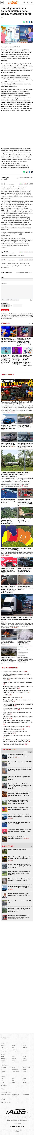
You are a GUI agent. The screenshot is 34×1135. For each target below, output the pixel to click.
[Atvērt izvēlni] (2, 2)
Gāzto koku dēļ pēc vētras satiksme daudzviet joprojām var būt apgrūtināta (8, 521)
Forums (3, 1089)
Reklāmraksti (4, 1051)
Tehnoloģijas (4, 1065)
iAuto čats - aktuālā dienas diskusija (15, 744)
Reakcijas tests (15, 1062)
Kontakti (16, 1117)
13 (30, 427)
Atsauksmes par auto (5, 1094)
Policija (24, 1056)
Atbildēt (31, 183)
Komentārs (4, 283)
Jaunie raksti (8, 846)
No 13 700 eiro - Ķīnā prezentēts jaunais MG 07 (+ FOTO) (8, 445)
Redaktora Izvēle (15, 1051)
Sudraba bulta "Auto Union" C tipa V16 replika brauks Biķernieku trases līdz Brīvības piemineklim (18, 722)
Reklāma (10, 1117)
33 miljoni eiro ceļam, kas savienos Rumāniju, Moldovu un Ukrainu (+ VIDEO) (19, 778)
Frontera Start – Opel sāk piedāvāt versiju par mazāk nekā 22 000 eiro (8, 427)
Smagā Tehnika (4, 1049)
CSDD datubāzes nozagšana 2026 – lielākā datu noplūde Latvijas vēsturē (17, 709)
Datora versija (17, 1123)
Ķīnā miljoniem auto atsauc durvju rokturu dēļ (7, 642)
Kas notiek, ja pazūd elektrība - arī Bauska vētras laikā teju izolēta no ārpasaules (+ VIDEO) (25, 502)
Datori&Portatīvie (26, 1067)
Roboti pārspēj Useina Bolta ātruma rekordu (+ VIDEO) (8, 501)
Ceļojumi (3, 1060)
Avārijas (13, 1056)
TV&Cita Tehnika (15, 1071)
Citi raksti (5, 323)
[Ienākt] (32, 2)
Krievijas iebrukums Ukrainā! (13, 729)
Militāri (13, 1060)
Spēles (24, 1069)
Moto (2, 1047)
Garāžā (24, 1058)
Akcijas (3, 1099)
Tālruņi (13, 1067)
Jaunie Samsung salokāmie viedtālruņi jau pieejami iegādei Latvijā (8, 339)
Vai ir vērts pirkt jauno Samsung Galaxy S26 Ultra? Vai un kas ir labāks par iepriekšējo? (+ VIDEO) (17, 359)
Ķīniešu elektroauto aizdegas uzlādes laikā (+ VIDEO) (25, 588)
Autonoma (25, 1039)
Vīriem (3, 1054)
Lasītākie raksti (9, 749)
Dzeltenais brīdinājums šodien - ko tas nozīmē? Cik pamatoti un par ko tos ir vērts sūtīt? (17, 691)
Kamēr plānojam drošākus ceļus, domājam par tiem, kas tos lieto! (19, 894)
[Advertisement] (17, 129)
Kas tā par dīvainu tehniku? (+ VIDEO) (23, 426)
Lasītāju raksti (26, 1094)
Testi (24, 1049)
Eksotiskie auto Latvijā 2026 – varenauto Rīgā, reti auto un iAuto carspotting (18, 687)
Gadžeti (24, 1071)
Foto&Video (3, 1071)
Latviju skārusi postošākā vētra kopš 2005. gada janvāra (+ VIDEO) (16, 549)
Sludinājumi (4, 1038)
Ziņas (2, 1043)
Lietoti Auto (3, 1039)
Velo (13, 1047)
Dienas (25, 752)
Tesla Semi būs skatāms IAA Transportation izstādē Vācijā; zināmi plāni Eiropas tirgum (16, 618)
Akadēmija (3, 1058)
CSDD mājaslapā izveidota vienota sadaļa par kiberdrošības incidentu (25, 660)
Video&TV (4, 1085)
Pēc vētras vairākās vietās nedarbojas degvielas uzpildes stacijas (20, 879)
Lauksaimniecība (15, 1049)
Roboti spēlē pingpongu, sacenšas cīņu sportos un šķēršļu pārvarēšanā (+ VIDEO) (25, 445)
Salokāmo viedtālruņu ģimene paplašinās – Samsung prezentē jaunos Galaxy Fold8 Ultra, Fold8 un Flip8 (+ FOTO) (24, 341)
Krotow (6, 251)
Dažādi (2, 1073)
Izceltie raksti (7, 374)
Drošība (2, 1056)
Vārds (2, 277)
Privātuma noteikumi (11, 1120)
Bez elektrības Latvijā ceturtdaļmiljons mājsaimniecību (24, 642)
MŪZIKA (7, 695)
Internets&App (15, 1069)
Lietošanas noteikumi (25, 1117)
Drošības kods (5, 303)
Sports (3, 1076)
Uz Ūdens (25, 1047)
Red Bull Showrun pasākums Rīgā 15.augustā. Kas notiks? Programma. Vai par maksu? (17, 740)
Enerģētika (3, 1067)
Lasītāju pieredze (6, 1092)
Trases (13, 1082)
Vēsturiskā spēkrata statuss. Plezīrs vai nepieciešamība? (15, 732)
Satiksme (14, 1058)
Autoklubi (25, 1060)
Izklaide (24, 1045)
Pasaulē (13, 1045)
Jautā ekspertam (6, 1102)
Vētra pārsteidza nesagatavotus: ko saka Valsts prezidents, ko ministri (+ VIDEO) (19, 873)
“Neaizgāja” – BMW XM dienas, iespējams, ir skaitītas (17, 837)
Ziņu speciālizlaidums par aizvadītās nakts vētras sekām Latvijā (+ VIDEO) (8, 571)
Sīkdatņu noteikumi (23, 1120)
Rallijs (2, 1078)
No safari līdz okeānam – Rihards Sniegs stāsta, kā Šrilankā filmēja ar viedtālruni (5, 358)
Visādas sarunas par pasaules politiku (16, 726)
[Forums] (24, 2)
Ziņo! (5, 1117)
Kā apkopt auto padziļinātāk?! (12, 697)
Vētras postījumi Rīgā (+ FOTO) (17, 849)
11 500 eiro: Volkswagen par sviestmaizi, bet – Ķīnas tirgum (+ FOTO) (24, 570)
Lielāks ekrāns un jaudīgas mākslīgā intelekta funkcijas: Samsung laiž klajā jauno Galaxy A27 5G (27, 360)
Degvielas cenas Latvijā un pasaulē (15, 671)
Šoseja (24, 1078)
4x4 (2, 1080)
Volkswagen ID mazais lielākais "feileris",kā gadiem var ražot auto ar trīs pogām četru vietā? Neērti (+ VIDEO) (8, 589)
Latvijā (2, 1045)
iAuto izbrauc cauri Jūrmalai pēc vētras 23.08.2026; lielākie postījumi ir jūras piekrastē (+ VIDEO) (15, 474)
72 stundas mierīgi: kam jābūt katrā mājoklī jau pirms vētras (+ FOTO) (16, 403)
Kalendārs (25, 1082)
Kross (13, 1078)
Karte (2, 1062)
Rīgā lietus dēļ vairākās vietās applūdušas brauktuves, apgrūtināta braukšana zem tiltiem (8, 660)
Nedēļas (29, 752)
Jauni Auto (14, 1039)
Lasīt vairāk (11, 412)
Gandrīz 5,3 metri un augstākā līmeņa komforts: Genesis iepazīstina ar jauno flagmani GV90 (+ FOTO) (19, 793)
